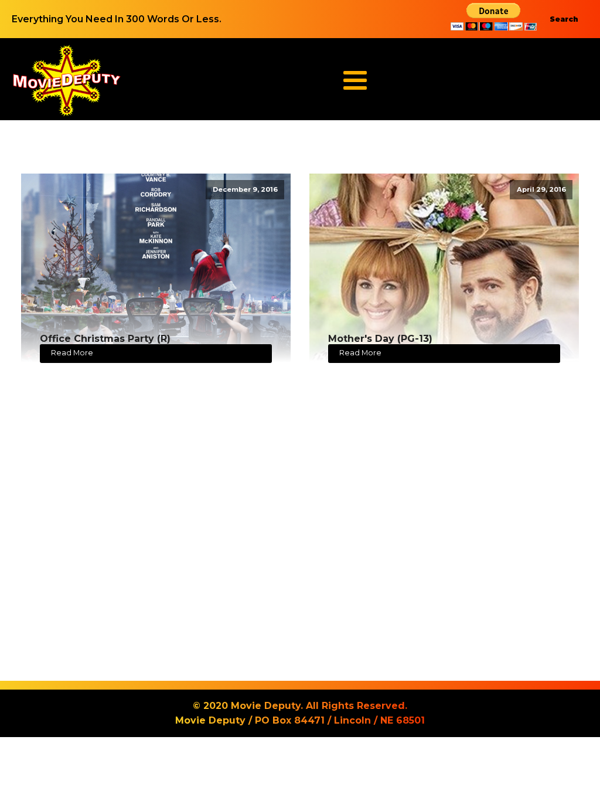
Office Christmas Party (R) (105, 338)
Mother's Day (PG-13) (380, 338)
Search (564, 19)
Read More (72, 352)
